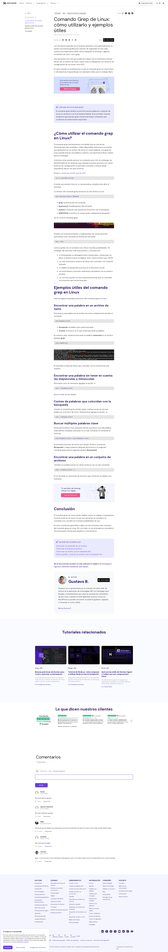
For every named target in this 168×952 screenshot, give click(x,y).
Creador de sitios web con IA (77, 889)
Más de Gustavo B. (64, 608)
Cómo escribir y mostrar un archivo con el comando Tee (79, 554)
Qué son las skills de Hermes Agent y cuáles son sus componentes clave (117, 674)
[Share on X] (126, 13)
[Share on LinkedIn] (132, 13)
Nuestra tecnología (108, 886)
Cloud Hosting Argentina (42, 897)
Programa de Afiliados (93, 890)
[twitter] (115, 931)
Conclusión (28, 31)
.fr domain (54, 907)
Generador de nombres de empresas (77, 908)
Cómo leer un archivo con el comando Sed (73, 551)
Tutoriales (57, 13)
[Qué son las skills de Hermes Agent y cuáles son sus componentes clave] (117, 655)
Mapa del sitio (93, 922)
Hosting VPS (38, 889)
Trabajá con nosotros (109, 889)
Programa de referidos (93, 900)
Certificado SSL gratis (57, 898)
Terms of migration (94, 913)
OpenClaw (38, 913)
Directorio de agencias (93, 904)
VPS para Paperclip (40, 916)
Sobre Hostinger (107, 883)
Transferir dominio (56, 901)
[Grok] (72, 40)
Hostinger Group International (107, 898)
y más (78, 936)
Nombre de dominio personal (59, 910)
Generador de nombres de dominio (77, 900)
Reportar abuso (123, 896)
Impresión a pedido (74, 904)
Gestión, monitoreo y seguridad (76, 13)
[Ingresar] (163, 3)
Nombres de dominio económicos (57, 889)
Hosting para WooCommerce (39, 901)
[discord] (132, 931)
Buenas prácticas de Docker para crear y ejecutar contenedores (49, 673)
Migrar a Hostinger (74, 919)
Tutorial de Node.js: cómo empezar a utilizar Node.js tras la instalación (83, 673)
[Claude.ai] (66, 40)
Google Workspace (40, 919)
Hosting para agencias (41, 905)
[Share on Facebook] (129, 13)
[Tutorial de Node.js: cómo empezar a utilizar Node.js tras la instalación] (84, 655)
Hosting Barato (39, 922)
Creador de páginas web (76, 886)
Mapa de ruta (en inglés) (94, 909)
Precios (22, 3)
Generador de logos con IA (77, 917)
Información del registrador (101, 940)
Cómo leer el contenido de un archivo (71, 546)
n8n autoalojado (39, 891)
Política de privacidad (59, 940)
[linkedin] (102, 931)
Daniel (50, 771)
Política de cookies (23, 942)
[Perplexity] (75, 40)
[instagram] (111, 931)
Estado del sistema (94, 916)
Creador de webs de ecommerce (75, 893)
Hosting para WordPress (42, 886)
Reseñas (91, 886)
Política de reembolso (72, 940)
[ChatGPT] (63, 40)
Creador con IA (73, 883)
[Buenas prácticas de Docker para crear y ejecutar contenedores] (50, 655)
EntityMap (92, 924)
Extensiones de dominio (57, 904)
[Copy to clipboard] (123, 13)
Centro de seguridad (95, 919)
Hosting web (38, 883)
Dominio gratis (55, 893)
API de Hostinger (74, 922)
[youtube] (119, 931)
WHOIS (53, 896)
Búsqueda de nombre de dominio (58, 884)
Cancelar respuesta (59, 771)
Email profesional (40, 894)
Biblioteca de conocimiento (123, 887)
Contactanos (122, 894)
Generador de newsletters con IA (78, 913)
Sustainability (106, 894)
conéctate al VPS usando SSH (73, 173)
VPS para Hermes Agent (41, 910)
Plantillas (71, 896)
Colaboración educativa (93, 895)
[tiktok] (127, 931)
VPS (64, 13)
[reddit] (123, 931)
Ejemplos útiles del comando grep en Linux (34, 27)
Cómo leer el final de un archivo (69, 549)
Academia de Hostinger (125, 891)
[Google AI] (69, 40)
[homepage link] (10, 3)
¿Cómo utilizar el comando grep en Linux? (33, 22)
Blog (104, 891)
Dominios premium (56, 912)
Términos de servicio (86, 940)
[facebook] (106, 931)
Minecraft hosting (40, 908)
